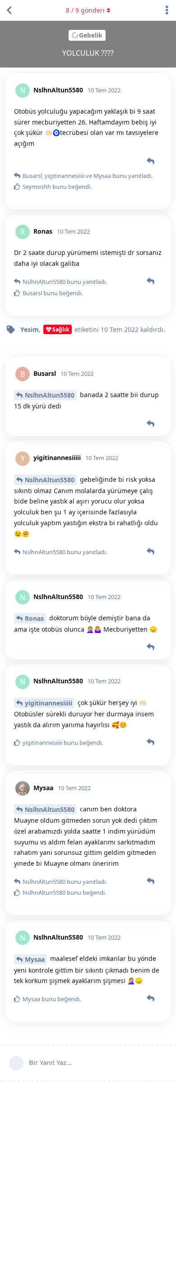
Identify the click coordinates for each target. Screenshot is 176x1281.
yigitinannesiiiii (48, 703)
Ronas (34, 618)
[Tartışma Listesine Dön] (9, 10)
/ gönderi (85, 10)
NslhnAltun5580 (49, 395)
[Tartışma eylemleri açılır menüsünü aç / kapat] (167, 10)
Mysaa (35, 959)
